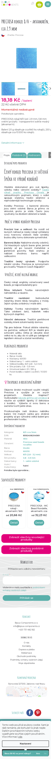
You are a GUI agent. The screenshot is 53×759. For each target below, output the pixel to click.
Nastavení (25, 743)
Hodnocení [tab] (34, 155)
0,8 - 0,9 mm (29, 458)
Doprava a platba (27, 649)
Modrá (26, 448)
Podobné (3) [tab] (19, 155)
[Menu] (47, 3)
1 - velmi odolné (31, 461)
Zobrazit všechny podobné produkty (26, 549)
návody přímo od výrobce (32, 398)
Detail (14, 522)
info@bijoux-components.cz (26, 626)
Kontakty (26, 646)
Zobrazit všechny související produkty (26, 538)
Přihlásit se (26, 598)
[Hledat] (32, 3)
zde (20, 737)
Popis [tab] (7, 155)
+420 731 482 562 (26, 629)
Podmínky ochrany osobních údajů (26, 660)
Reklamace (26, 653)
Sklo (25, 439)
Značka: (15, 35)
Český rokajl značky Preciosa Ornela (26, 191)
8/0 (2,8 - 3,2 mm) (31, 454)
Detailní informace (11, 143)
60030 (26, 451)
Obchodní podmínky (26, 656)
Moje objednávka (26, 663)
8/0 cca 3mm (29, 432)
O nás (26, 642)
